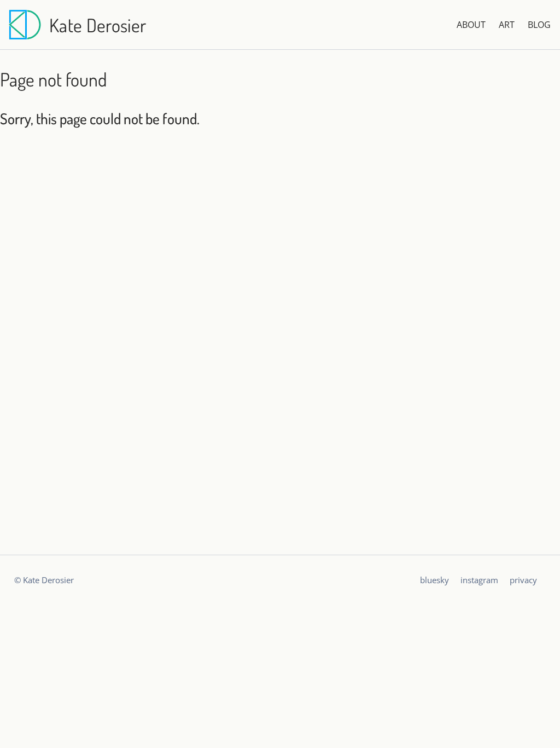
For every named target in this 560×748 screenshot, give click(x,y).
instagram (479, 579)
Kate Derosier (97, 25)
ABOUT (471, 25)
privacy (523, 579)
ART (507, 25)
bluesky (434, 579)
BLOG (539, 25)
